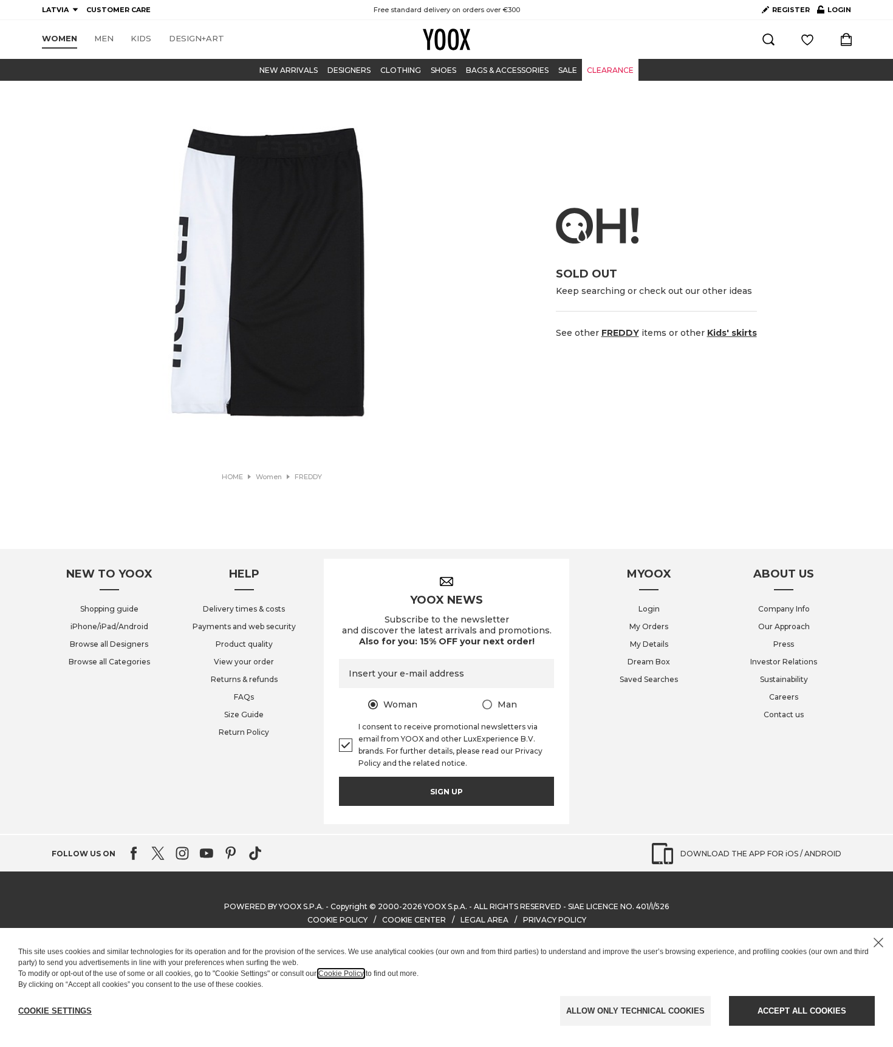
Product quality (244, 644)
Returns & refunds (244, 679)
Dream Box (649, 661)
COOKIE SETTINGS (55, 1010)
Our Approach (784, 626)
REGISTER (791, 9)
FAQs (244, 696)
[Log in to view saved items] (807, 39)
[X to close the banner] (878, 942)
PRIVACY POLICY (554, 919)
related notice (439, 763)
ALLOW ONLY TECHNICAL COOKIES (635, 1010)
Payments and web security (244, 626)
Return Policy (244, 732)
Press (783, 644)
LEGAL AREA (484, 919)
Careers (783, 696)
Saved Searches (649, 679)
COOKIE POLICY (337, 919)
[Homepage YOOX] (446, 39)
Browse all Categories (109, 661)
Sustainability (784, 679)
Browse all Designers (109, 644)
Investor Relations (783, 661)
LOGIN (834, 12)
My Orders (648, 626)
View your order (244, 661)
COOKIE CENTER (414, 919)
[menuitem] (59, 39)
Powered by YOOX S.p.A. (274, 906)
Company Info (784, 608)
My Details (649, 644)
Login (649, 608)
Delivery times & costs (244, 608)
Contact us (784, 714)
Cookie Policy (341, 973)
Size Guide (244, 714)
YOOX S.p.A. (445, 906)
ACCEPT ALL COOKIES (802, 1010)
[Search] (768, 39)
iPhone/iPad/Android (109, 626)
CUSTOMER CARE (118, 9)
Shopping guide (109, 608)
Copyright (349, 906)
